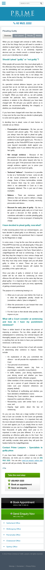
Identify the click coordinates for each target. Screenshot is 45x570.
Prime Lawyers (22, 14)
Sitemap (11, 566)
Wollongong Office (13, 529)
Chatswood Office (13, 541)
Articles (38, 36)
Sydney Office (11, 547)
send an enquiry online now (32, 460)
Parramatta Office (13, 535)
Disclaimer (20, 566)
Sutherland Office (13, 523)
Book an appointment (21, 484)
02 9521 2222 (24, 23)
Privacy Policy (31, 566)
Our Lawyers (19, 36)
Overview (7, 36)
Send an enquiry (19, 488)
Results (30, 36)
